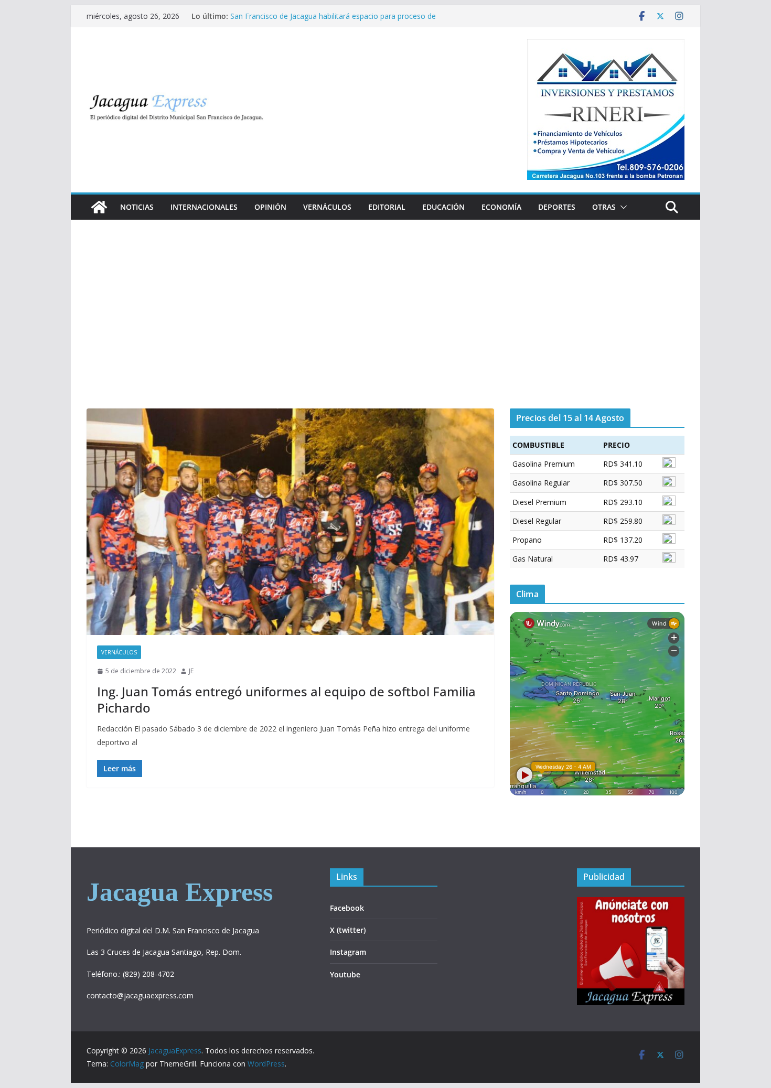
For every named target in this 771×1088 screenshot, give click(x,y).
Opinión (270, 207)
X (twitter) (348, 930)
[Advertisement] (385, 329)
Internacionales (204, 207)
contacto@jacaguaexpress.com (140, 995)
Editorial (386, 207)
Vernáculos (327, 207)
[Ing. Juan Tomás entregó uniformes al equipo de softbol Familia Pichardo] (290, 521)
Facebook (347, 908)
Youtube (345, 974)
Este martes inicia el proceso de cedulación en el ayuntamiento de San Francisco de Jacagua (312, 20)
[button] (621, 207)
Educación (443, 207)
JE (191, 670)
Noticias (137, 207)
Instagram (348, 952)
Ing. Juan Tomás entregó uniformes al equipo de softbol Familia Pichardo (286, 699)
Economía (501, 207)
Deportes (556, 207)
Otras (604, 207)
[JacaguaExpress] (99, 207)
